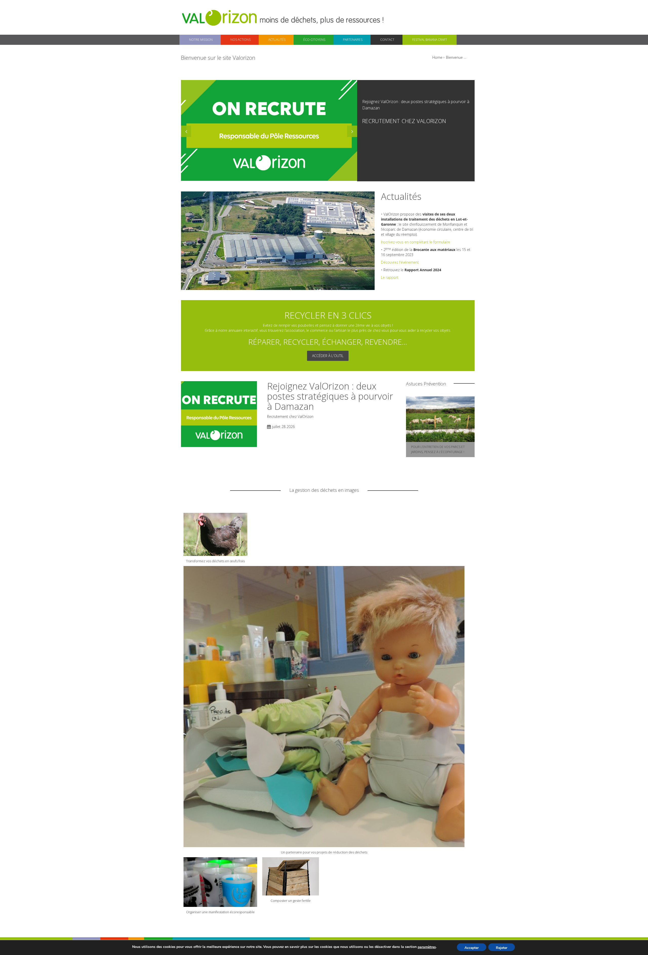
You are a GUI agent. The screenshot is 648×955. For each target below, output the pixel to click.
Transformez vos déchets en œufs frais (215, 561)
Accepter (471, 947)
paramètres (427, 947)
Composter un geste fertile (291, 900)
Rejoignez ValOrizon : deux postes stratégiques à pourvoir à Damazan (330, 396)
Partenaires (352, 39)
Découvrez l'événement (400, 262)
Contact (387, 39)
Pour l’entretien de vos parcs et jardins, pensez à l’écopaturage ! (438, 449)
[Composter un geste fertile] (290, 875)
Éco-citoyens (314, 39)
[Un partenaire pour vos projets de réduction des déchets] (324, 706)
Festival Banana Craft (429, 39)
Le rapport (390, 277)
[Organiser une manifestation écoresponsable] (220, 881)
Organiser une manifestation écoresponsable (220, 912)
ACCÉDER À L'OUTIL (327, 355)
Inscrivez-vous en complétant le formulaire (415, 242)
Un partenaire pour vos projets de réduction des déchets (324, 852)
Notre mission (201, 39)
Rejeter (501, 947)
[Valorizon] (220, 17)
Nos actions (240, 39)
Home (437, 57)
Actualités (277, 39)
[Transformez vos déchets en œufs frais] (215, 533)
